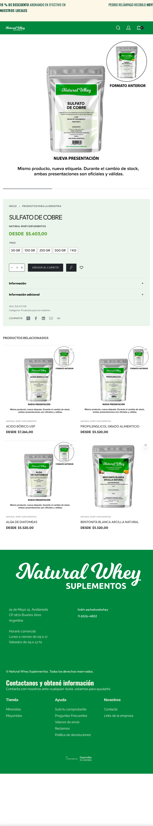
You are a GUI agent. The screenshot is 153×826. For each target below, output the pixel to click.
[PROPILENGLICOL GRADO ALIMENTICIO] (113, 381)
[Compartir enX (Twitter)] (28, 318)
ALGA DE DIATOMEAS (21, 522)
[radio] (16, 250)
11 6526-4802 (87, 616)
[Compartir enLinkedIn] (43, 318)
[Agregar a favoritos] (81, 268)
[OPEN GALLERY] (76, 111)
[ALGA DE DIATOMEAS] (39, 476)
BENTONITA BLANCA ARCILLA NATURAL (109, 522)
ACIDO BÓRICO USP (20, 426)
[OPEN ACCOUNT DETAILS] (128, 28)
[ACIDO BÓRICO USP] (39, 381)
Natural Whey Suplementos (21, 421)
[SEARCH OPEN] (118, 28)
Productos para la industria (41, 206)
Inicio (13, 206)
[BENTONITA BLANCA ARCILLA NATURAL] (113, 476)
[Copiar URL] (58, 318)
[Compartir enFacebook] (36, 318)
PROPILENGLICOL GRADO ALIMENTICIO (109, 426)
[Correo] (51, 318)
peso (12, 242)
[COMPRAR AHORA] (71, 268)
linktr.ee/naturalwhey (93, 609)
